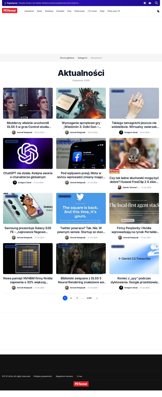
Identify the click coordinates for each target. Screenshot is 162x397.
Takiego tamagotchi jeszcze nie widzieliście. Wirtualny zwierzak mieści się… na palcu (134, 125)
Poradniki (60, 11)
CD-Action (92, 11)
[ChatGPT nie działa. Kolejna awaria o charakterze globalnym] (28, 153)
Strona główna (67, 57)
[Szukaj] (156, 3)
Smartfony (49, 11)
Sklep (102, 11)
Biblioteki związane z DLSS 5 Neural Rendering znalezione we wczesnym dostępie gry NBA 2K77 (81, 280)
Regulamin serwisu (64, 376)
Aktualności (29, 11)
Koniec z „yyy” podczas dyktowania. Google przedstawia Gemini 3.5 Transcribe (134, 280)
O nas (79, 376)
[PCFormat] (81, 383)
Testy (69, 11)
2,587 (89, 298)
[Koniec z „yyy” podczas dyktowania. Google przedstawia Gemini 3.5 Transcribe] (134, 258)
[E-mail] (150, 3)
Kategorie (82, 57)
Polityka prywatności (43, 376)
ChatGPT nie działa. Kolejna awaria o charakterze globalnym (28, 175)
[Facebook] (145, 3)
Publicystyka (80, 11)
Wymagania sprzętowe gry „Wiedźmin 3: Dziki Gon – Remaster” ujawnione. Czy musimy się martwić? (81, 125)
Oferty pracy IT (113, 11)
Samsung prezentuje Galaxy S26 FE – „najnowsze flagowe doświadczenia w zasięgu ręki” (28, 230)
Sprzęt (39, 11)
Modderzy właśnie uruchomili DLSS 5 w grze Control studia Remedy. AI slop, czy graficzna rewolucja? (27, 125)
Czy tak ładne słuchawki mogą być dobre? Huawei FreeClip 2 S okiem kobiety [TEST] (134, 180)
